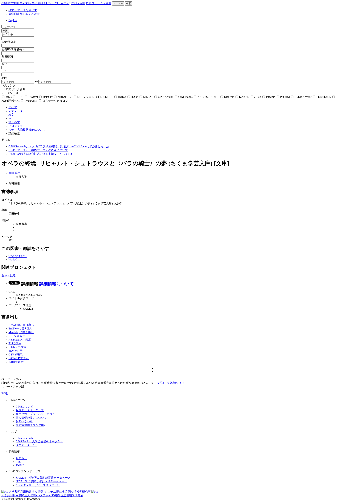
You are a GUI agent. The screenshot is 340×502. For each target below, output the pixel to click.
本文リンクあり (15, 89)
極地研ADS (324, 96)
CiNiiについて (24, 406)
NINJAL (148, 96)
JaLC (8, 96)
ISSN (4, 63)
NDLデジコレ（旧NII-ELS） (95, 96)
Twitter (20, 464)
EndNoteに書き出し (20, 328)
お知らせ (21, 458)
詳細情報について (56, 284)
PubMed (284, 96)
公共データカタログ (55, 100)
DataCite (47, 96)
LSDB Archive (303, 96)
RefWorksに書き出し (21, 324)
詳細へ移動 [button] (78, 3)
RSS (18, 461)
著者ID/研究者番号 (13, 49)
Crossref (33, 96)
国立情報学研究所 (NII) (30, 425)
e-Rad (258, 96)
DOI (4, 70)
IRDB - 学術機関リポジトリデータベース (41, 481)
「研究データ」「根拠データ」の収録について (38, 150)
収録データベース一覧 (30, 410)
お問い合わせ (24, 421)
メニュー (118, 3)
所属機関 (7, 56)
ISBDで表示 (16, 361)
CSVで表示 (15, 354)
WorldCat (13, 259)
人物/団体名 (8, 41)
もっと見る (8, 275)
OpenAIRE (31, 100)
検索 (128, 3)
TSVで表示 (15, 350)
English (12, 20)
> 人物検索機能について (30, 129)
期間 (4, 77)
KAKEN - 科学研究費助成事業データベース (43, 477)
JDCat (134, 96)
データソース (9, 92)
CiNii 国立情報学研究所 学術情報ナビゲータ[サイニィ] (35, 3)
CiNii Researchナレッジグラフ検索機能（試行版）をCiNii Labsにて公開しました (58, 146)
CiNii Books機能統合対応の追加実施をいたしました (41, 153)
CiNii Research (24, 438)
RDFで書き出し (18, 335)
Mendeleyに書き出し (21, 332)
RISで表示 (14, 343)
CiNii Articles (165, 96)
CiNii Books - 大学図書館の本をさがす (39, 441)
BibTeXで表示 (17, 347)
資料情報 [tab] (14, 183)
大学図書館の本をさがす (24, 13)
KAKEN (244, 96)
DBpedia (229, 96)
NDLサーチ (65, 96)
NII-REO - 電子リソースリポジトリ (38, 485)
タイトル (7, 34)
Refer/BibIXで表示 (19, 339)
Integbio (270, 96)
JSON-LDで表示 (18, 358)
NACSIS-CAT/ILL (208, 96)
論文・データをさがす (22, 10)
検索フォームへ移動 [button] (98, 3)
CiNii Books (185, 96)
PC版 (4, 393)
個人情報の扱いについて (31, 417)
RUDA (122, 96)
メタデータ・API (26, 445)
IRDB (20, 96)
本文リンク (8, 85)
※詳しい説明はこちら (171, 382)
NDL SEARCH (17, 256)
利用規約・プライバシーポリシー (37, 413)
